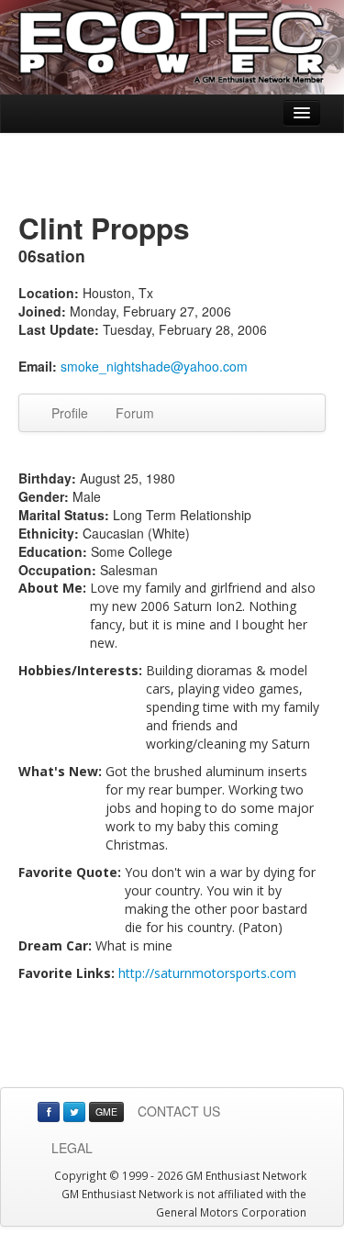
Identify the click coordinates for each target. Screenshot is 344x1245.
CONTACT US (179, 1111)
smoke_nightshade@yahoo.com (154, 366)
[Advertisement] (172, 174)
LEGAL (72, 1148)
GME (106, 1111)
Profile (69, 413)
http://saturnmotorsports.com (207, 973)
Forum (135, 413)
